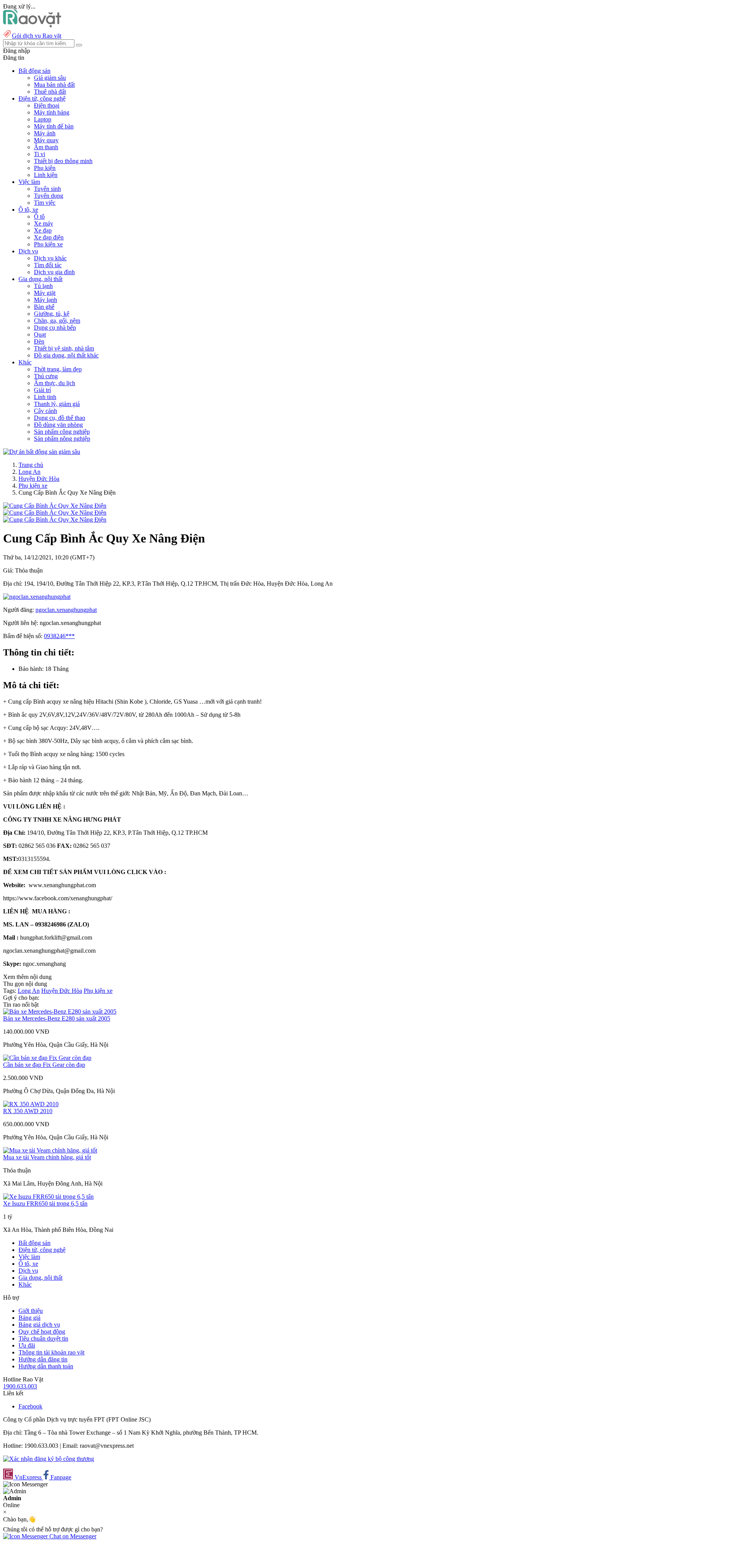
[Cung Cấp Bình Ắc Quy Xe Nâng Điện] (54, 505)
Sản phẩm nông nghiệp (62, 438)
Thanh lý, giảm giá (57, 404)
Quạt (40, 334)
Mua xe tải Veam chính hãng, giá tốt (47, 1157)
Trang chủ (30, 465)
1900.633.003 (20, 1386)
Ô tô (39, 216)
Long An (29, 471)
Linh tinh (45, 397)
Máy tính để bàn (54, 126)
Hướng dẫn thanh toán (45, 1366)
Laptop (42, 119)
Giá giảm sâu (50, 77)
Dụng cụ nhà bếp (55, 327)
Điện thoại (46, 105)
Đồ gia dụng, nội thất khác (66, 355)
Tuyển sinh (47, 188)
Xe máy (43, 223)
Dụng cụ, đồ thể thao (59, 417)
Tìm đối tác (48, 265)
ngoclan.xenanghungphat (66, 609)
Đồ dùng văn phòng (58, 424)
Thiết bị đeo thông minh (63, 161)
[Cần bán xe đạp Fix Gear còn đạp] (47, 1057)
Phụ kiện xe (48, 244)
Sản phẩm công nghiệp (62, 431)
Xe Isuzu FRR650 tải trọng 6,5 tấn (45, 1203)
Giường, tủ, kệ (51, 313)
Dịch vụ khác (50, 258)
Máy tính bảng (51, 112)
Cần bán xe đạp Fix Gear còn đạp (44, 1064)
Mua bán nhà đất (54, 84)
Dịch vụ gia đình (54, 272)
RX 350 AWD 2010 (27, 1111)
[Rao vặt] (32, 25)
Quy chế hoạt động (41, 1331)
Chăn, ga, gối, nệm (57, 320)
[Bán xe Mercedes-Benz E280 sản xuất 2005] (59, 1011)
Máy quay (46, 140)
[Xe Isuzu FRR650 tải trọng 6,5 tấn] (48, 1196)
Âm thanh (46, 147)
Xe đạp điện (49, 237)
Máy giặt (45, 293)
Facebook (30, 1406)
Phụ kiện (45, 168)
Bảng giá (29, 1317)
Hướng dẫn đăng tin (42, 1359)
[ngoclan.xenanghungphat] (37, 596)
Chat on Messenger (72, 1536)
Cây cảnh (45, 411)
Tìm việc (45, 202)
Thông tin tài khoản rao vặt (51, 1352)
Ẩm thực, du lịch (54, 383)
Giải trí (42, 390)
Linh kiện (45, 175)
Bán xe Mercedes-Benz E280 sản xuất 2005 (56, 1018)
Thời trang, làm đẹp (58, 369)
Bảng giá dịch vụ (39, 1324)
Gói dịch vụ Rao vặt (36, 35)
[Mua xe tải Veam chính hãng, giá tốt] (50, 1150)
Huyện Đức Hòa (38, 478)
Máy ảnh (45, 133)
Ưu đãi (26, 1345)
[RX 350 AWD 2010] (31, 1104)
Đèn (39, 341)
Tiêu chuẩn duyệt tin (43, 1338)
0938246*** (59, 636)
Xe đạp (43, 230)
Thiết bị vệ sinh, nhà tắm (64, 348)
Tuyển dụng (48, 195)
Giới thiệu (30, 1310)
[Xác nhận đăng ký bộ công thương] (48, 1458)
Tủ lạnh (43, 286)
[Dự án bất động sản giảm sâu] (41, 451)
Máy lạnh (45, 299)
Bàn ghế (44, 306)
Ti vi (39, 154)
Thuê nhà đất (50, 91)
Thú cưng (46, 376)
